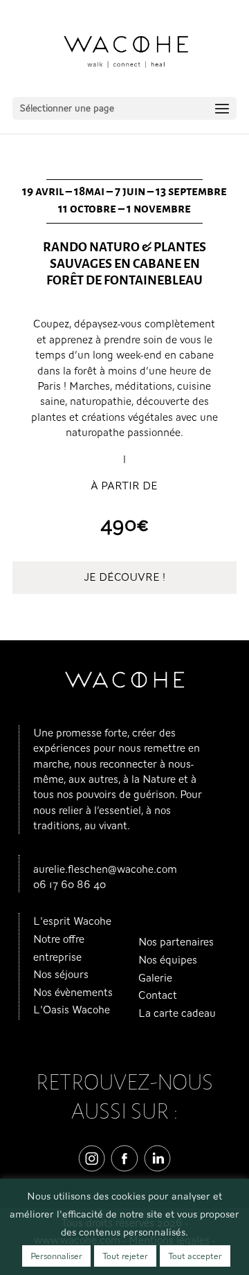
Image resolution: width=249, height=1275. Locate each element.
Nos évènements (73, 992)
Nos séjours (61, 974)
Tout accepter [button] (195, 1256)
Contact (157, 995)
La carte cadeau (177, 1013)
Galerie (155, 978)
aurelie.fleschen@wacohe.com (105, 869)
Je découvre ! (124, 577)
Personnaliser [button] (56, 1256)
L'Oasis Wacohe (71, 1010)
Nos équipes (167, 960)
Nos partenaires (176, 942)
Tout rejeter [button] (125, 1256)
